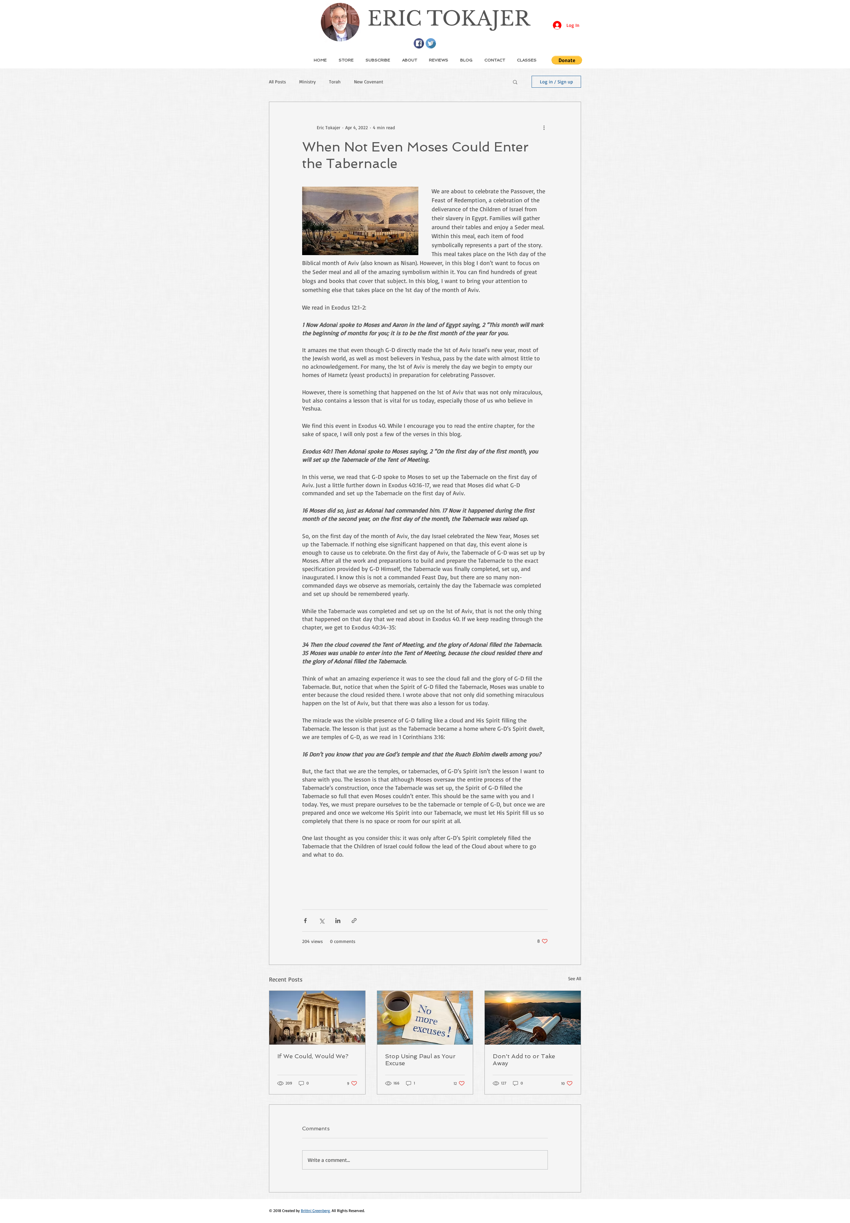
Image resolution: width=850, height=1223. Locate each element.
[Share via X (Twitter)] (321, 920)
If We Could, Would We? (312, 1056)
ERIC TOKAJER (449, 18)
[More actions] (544, 127)
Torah (335, 81)
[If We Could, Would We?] (317, 1018)
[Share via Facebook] (305, 920)
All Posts (277, 81)
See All (574, 978)
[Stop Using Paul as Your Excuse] (425, 1018)
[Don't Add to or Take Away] (533, 1018)
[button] (567, 60)
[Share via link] (354, 920)
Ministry (307, 81)
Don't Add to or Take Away (524, 1060)
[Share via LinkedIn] (338, 920)
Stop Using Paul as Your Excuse (420, 1060)
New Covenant (368, 81)
